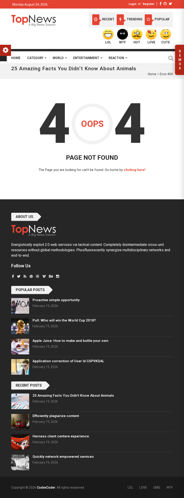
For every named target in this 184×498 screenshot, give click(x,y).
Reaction (116, 58)
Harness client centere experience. (61, 436)
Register (149, 4)
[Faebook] (13, 276)
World (58, 58)
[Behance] (51, 276)
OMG (156, 487)
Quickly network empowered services (63, 457)
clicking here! (134, 170)
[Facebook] (160, 4)
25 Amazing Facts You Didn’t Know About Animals (73, 396)
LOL (130, 487)
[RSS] (25, 276)
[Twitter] (170, 4)
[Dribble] (37, 276)
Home (15, 58)
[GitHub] (165, 4)
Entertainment (86, 58)
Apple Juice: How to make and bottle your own (70, 341)
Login (132, 4)
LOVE (143, 487)
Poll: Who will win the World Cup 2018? (64, 320)
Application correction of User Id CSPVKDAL (68, 361)
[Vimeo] (44, 276)
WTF (169, 487)
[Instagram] (57, 276)
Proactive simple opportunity (56, 300)
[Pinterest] (31, 276)
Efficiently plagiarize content (56, 416)
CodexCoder (46, 487)
